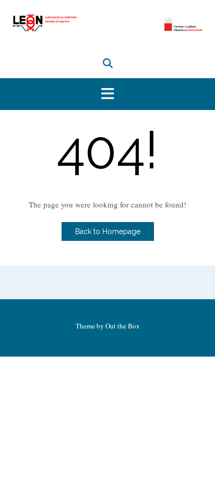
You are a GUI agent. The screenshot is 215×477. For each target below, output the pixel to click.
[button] (107, 94)
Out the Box (122, 326)
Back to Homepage (107, 231)
